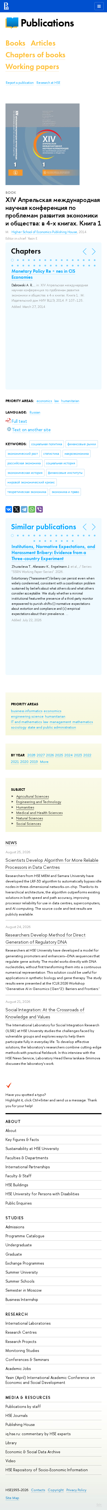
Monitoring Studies (22, 1350)
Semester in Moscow (23, 1290)
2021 (15, 761)
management (60, 721)
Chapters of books (35, 55)
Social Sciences (28, 823)
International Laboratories (27, 1323)
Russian (35, 412)
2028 (31, 755)
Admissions (14, 1226)
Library (11, 1442)
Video (10, 1460)
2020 (24, 761)
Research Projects (20, 1341)
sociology (18, 727)
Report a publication (20, 83)
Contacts (38, 1490)
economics (52, 710)
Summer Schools (19, 1281)
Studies (14, 1217)
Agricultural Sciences (32, 796)
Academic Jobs (18, 1368)
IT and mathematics (26, 721)
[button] (12, 260)
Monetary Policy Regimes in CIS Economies (43, 274)
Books (15, 43)
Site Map (12, 1498)
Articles (43, 43)
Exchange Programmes (24, 1263)
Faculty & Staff (18, 1175)
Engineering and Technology (38, 801)
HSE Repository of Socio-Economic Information (46, 1469)
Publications (47, 23)
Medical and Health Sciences (39, 812)
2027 (41, 755)
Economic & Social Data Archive (32, 1451)
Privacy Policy (76, 1490)
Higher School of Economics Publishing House (44, 232)
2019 (34, 761)
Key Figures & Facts (22, 1139)
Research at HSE (48, 83)
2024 (68, 755)
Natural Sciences (29, 818)
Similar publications (43, 526)
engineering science (27, 716)
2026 (50, 755)
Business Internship (21, 1299)
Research (16, 1314)
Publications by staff (23, 1406)
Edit (99, 1504)
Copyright (56, 1490)
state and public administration (52, 727)
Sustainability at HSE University (32, 1148)
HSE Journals (16, 1415)
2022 (87, 755)
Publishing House (20, 1424)
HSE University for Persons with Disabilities (42, 1193)
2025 (59, 755)
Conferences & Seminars (27, 1359)
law (45, 721)
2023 (78, 755)
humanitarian (55, 716)
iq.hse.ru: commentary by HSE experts (38, 1433)
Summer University (21, 1272)
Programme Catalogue (24, 1235)
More (44, 761)
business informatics (26, 710)
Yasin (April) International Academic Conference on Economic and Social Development (50, 1380)
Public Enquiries (18, 1203)
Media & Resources (28, 1397)
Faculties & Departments (26, 1157)
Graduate (13, 1254)
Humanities (25, 807)
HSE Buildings (16, 1184)
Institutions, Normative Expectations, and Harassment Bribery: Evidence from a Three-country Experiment (53, 552)
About (13, 1121)
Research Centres (20, 1332)
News (11, 843)
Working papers (32, 66)
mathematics (82, 721)
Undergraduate (18, 1244)
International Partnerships (27, 1166)
